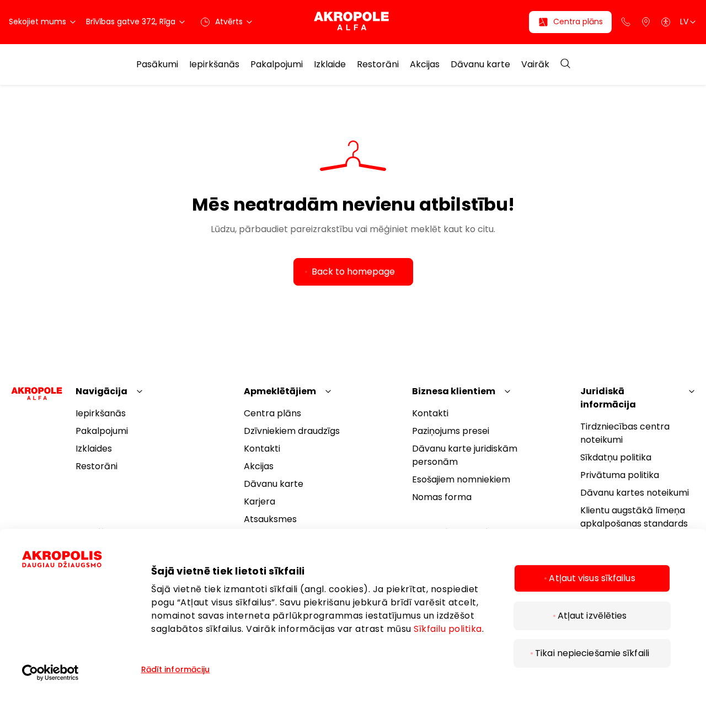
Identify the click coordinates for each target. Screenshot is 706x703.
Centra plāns (272, 413)
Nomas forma (442, 497)
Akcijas (425, 64)
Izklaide (330, 64)
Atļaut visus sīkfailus (592, 578)
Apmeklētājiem (280, 391)
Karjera (259, 501)
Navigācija (101, 391)
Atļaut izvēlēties (592, 615)
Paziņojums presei (450, 431)
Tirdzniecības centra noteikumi (625, 433)
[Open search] (565, 64)
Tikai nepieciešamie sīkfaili (592, 653)
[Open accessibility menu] (665, 22)
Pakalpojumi (276, 64)
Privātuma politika (619, 475)
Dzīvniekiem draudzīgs (292, 431)
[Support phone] (626, 22)
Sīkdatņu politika (615, 457)
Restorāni (378, 64)
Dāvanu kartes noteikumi (634, 492)
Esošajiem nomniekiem (461, 479)
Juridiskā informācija (608, 398)
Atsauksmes (270, 519)
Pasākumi (157, 64)
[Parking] (645, 22)
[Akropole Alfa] (353, 22)
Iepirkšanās (214, 64)
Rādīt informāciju (175, 669)
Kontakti (262, 448)
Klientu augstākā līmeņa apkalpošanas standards (634, 517)
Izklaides (94, 448)
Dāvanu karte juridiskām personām (464, 455)
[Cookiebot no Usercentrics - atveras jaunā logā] (80, 672)
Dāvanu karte (480, 64)
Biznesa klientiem (453, 391)
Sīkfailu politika (448, 628)
